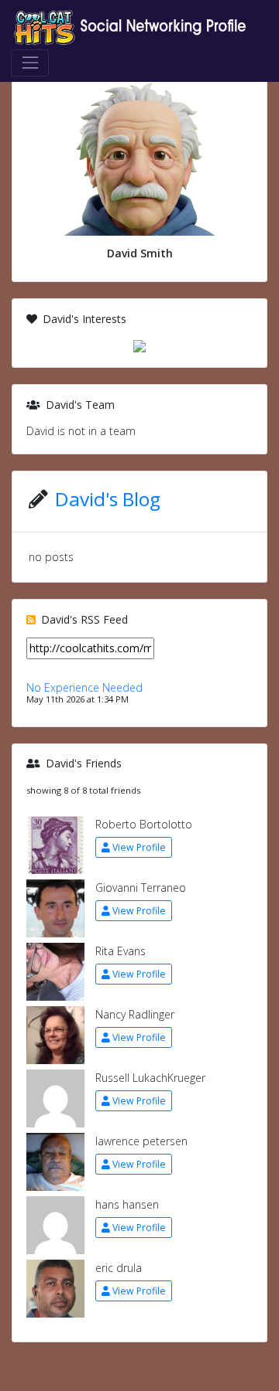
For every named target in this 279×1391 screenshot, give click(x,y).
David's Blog (107, 499)
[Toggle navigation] (30, 63)
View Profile (139, 847)
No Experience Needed (84, 687)
